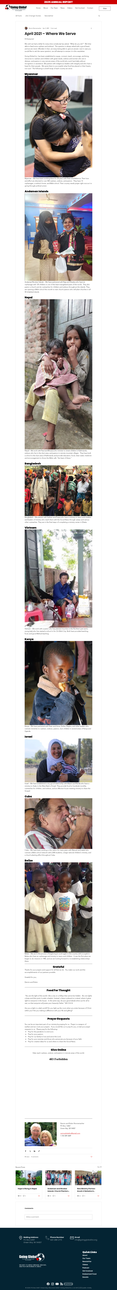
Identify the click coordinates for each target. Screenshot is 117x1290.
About (84, 1255)
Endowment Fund (89, 1274)
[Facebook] (48, 1284)
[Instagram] (52, 1284)
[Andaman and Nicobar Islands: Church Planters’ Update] (58, 1177)
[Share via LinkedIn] (34, 1151)
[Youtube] (57, 1284)
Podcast (85, 1268)
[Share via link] (39, 1151)
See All (99, 1167)
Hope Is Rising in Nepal (27, 1188)
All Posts (19, 16)
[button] (99, 15)
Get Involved (87, 1271)
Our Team (86, 1258)
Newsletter (49, 16)
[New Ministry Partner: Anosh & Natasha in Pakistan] (88, 1177)
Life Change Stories (33, 16)
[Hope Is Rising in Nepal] (29, 1177)
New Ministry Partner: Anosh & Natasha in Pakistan (86, 1189)
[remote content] (58, 1086)
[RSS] (61, 1284)
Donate (85, 1277)
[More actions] (91, 28)
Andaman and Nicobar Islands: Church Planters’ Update (58, 1189)
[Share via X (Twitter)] (30, 1151)
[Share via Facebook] (25, 1151)
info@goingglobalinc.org (86, 1240)
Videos (85, 1265)
